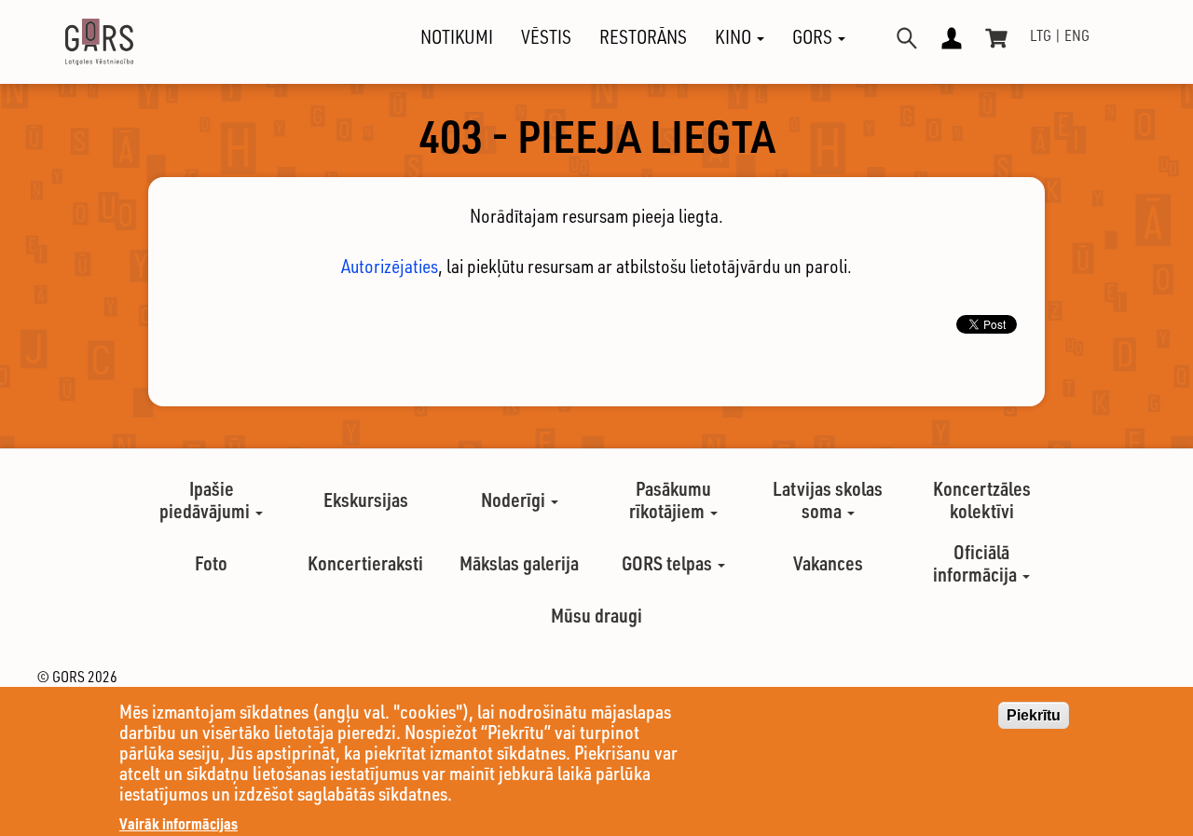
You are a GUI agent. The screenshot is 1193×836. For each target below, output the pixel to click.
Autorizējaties (389, 266)
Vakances (828, 563)
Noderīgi (515, 499)
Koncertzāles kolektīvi (982, 499)
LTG (1040, 35)
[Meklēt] (907, 38)
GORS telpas (669, 563)
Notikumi (456, 37)
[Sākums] (83, 42)
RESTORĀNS (643, 37)
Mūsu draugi (596, 615)
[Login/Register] (951, 38)
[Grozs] (996, 38)
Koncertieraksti (365, 563)
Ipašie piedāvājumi (206, 499)
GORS (814, 37)
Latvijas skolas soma (828, 499)
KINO (735, 37)
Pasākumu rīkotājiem (670, 499)
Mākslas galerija (519, 563)
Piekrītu (1034, 715)
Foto (211, 563)
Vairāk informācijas (178, 823)
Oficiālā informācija (977, 563)
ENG (1077, 35)
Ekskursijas (365, 499)
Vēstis (546, 37)
